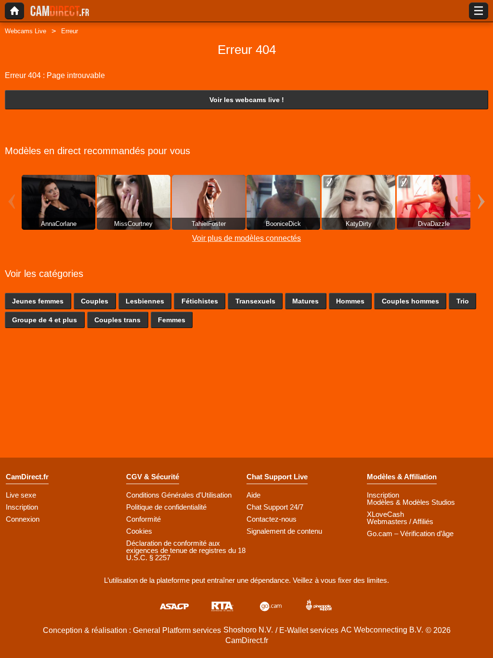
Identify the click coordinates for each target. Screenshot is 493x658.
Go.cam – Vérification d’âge (410, 533)
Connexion (22, 519)
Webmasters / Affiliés (400, 521)
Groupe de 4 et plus (44, 320)
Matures (305, 301)
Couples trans (117, 320)
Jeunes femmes (38, 301)
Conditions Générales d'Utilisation (179, 495)
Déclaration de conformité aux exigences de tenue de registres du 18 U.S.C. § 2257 (186, 550)
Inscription (22, 507)
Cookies (139, 531)
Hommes (350, 301)
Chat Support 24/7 (274, 507)
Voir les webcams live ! (246, 100)
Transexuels (255, 301)
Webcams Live (25, 31)
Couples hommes (410, 301)
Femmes (171, 320)
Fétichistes (200, 301)
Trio (462, 301)
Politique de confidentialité (166, 507)
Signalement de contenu (284, 531)
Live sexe (21, 495)
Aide (253, 495)
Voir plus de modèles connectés (246, 238)
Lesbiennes (145, 301)
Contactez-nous (271, 519)
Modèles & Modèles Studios (411, 502)
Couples (94, 301)
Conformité (143, 519)
